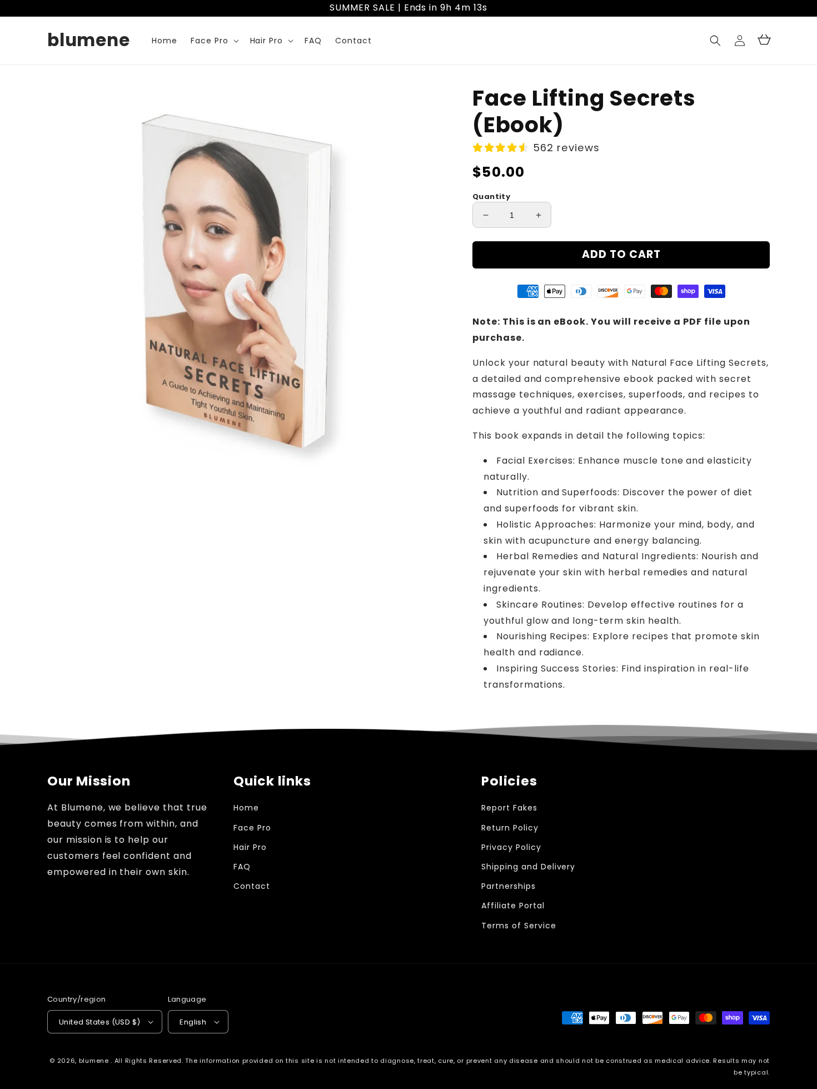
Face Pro (252, 827)
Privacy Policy (511, 847)
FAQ (242, 866)
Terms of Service (518, 925)
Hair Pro (250, 847)
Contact (251, 886)
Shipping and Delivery (528, 866)
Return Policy (509, 827)
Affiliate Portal (512, 905)
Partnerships (508, 886)
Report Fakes (509, 807)
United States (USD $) (99, 1022)
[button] (715, 40)
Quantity (491, 196)
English (193, 1022)
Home (246, 807)
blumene (94, 1060)
